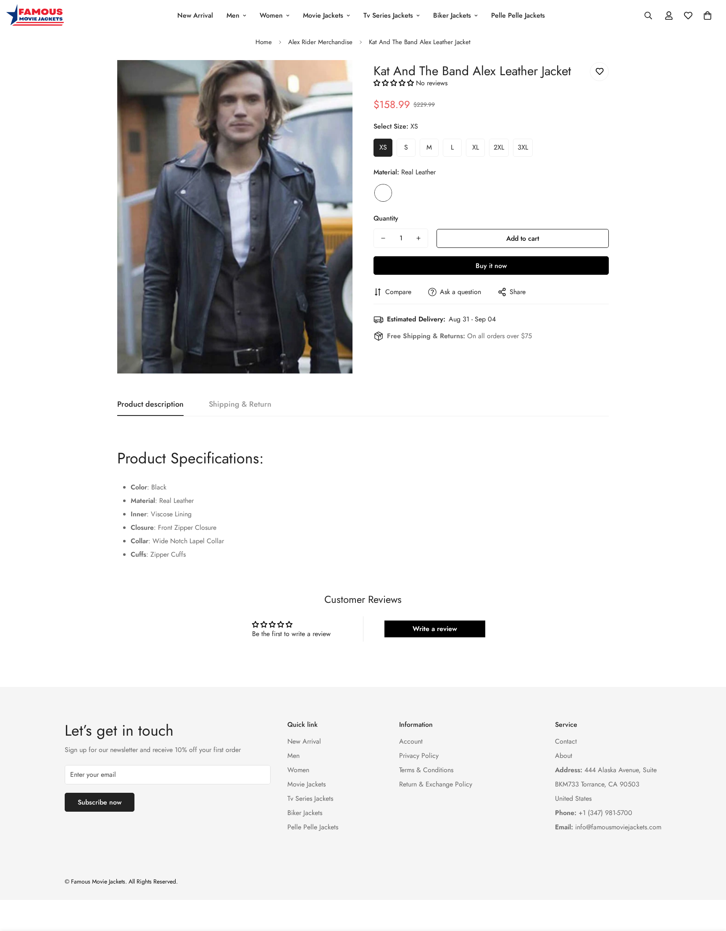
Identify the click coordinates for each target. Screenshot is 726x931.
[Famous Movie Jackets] (36, 15)
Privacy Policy (419, 755)
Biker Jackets (452, 15)
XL (475, 147)
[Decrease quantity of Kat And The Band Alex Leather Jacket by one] (383, 238)
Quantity (386, 218)
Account (411, 741)
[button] (707, 15)
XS (383, 147)
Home (263, 42)
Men (232, 15)
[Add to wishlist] (599, 71)
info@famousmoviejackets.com (608, 827)
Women (271, 15)
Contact (566, 741)
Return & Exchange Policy (435, 784)
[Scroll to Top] (709, 885)
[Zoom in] (334, 77)
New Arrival (195, 15)
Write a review (435, 629)
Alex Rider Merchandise (320, 42)
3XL (523, 147)
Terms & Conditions (426, 770)
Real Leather (383, 192)
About (563, 755)
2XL (499, 147)
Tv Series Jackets (388, 15)
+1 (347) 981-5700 (593, 813)
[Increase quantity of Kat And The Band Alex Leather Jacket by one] (418, 238)
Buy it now (491, 266)
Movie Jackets (323, 15)
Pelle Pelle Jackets (518, 15)
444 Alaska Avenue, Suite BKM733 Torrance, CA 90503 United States (606, 784)
